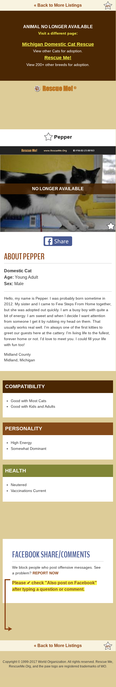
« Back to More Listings (58, 5)
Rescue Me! (57, 57)
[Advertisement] (58, 109)
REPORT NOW (45, 573)
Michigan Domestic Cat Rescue (58, 44)
